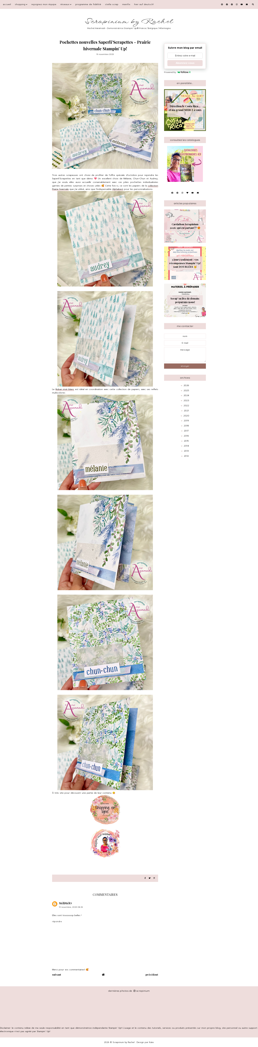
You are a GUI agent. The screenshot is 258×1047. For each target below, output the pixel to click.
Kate (151, 1042)
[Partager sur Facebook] (145, 878)
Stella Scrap (111, 4)
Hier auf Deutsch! (144, 4)
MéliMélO (65, 903)
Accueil (7, 4)
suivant (56, 974)
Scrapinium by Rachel (129, 21)
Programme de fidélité (88, 4)
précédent (152, 974)
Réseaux (64, 4)
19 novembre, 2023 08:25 (71, 907)
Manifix (126, 4)
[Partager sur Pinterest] (154, 878)
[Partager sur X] (149, 878)
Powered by (170, 72)
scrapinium (143, 990)
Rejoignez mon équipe (43, 4)
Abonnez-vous (185, 63)
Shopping (20, 4)
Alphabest (117, 189)
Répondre (57, 921)
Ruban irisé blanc (65, 389)
